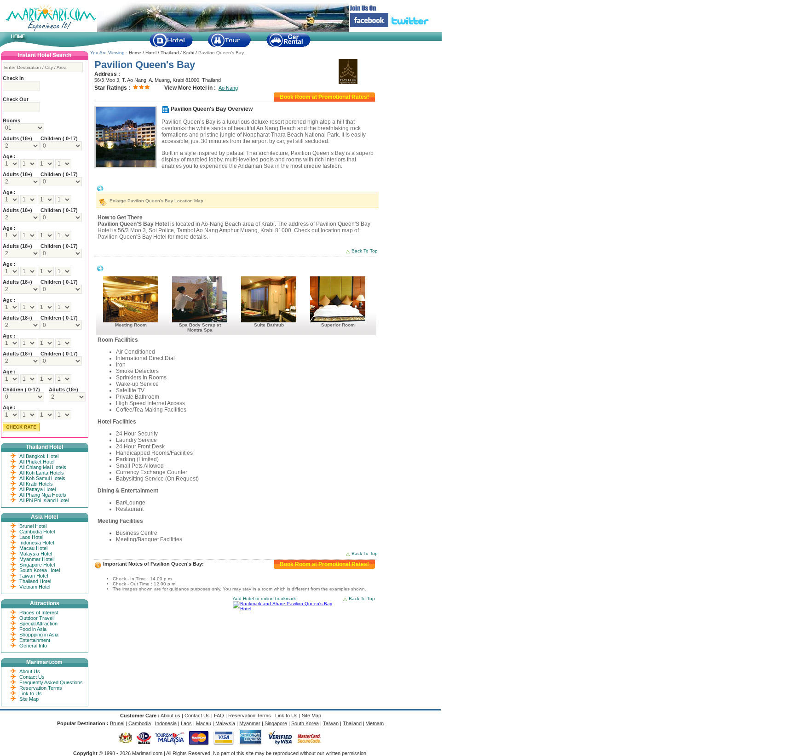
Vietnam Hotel (34, 587)
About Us (29, 671)
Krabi (188, 52)
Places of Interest (38, 612)
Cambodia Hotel (37, 531)
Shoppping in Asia (38, 634)
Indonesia (166, 723)
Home (135, 52)
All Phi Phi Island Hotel (44, 500)
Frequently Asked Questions (51, 682)
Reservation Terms (40, 688)
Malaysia (225, 723)
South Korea (305, 723)
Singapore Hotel (37, 564)
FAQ (219, 715)
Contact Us (32, 677)
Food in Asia (32, 629)
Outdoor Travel (36, 618)
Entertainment (34, 640)
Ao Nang (228, 88)
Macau (203, 723)
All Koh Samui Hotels (42, 478)
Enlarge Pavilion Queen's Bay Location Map (156, 200)
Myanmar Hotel (36, 559)
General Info (33, 645)
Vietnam (375, 723)
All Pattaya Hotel (37, 489)
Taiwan (331, 723)
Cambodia (139, 723)
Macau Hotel (33, 548)
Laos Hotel (31, 537)
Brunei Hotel (32, 526)
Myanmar (249, 723)
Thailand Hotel (35, 581)
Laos (186, 723)
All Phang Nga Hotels (42, 495)
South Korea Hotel (39, 570)
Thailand (170, 52)
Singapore (276, 723)
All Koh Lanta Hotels (41, 472)
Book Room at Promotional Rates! (324, 97)
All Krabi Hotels (36, 484)
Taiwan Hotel (33, 575)
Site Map (29, 699)
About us (170, 715)
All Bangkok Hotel (38, 456)
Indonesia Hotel (36, 542)
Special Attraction (38, 623)
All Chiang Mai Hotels (42, 467)
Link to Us (30, 693)
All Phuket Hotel (36, 461)
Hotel (150, 52)
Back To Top (364, 250)
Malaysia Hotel (35, 553)
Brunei (117, 723)
